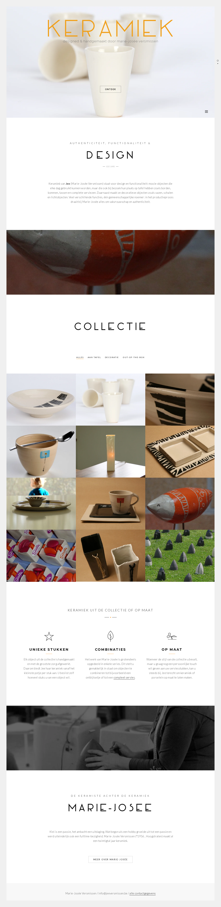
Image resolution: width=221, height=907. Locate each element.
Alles (80, 357)
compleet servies (124, 677)
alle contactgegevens (142, 893)
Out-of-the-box (134, 357)
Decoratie (112, 357)
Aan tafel (94, 357)
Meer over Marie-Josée (110, 859)
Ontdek (110, 89)
